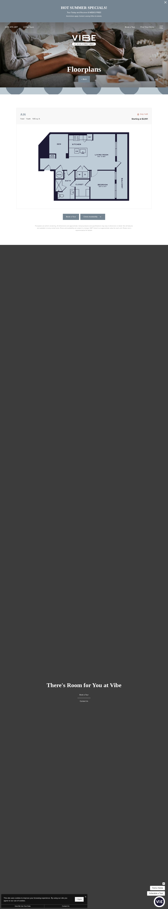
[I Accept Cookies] (85, 897)
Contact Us (65, 906)
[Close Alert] (165, 3)
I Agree (79, 899)
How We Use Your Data (23, 906)
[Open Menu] (161, 27)
